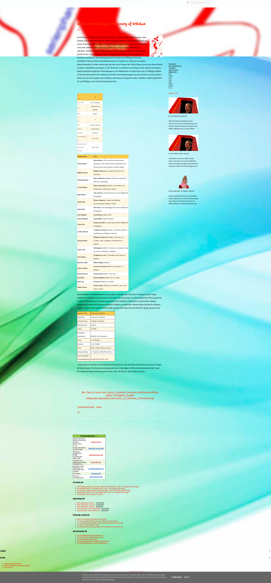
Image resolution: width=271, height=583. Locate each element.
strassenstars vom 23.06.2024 (88, 509)
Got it (186, 577)
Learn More (176, 577)
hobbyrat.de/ (96, 442)
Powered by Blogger (137, 571)
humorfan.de (96, 462)
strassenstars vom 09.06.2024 (88, 510)
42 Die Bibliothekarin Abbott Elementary (92, 543)
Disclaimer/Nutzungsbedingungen (17, 565)
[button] (78, 30)
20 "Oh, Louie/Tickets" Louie (88, 525)
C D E (170, 76)
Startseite (172, 64)
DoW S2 (98, 407)
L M (170, 82)
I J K (170, 80)
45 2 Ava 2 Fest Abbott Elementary (90, 537)
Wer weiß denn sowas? (86, 503)
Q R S (170, 86)
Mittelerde (173, 72)
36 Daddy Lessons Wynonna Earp (90, 494)
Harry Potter (173, 70)
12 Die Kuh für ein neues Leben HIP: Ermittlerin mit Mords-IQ (100, 527)
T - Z (170, 88)
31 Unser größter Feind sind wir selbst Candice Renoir (97, 521)
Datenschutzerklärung (12, 564)
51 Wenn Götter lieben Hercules (179, 154)
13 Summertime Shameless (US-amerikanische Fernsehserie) (100, 523)
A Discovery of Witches (86, 407)
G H (170, 78)
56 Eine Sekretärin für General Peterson (181, 191)
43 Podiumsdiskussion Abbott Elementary (93, 541)
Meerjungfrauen (175, 66)
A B (170, 74)
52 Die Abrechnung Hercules (178, 116)
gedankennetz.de (96, 455)
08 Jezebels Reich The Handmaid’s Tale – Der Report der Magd (101, 488)
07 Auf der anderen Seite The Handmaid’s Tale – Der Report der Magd (104, 490)
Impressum (8, 567)
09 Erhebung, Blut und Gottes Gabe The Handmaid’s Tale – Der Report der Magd (107, 487)
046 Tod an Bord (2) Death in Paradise (91, 519)
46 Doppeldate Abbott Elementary (90, 535)
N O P (171, 84)
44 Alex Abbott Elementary (87, 539)
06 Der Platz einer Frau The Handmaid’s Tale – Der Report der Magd (103, 492)
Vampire (172, 68)
